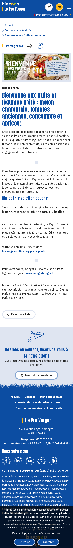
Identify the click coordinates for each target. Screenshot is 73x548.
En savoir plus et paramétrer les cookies (36, 533)
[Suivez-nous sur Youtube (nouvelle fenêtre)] (29, 461)
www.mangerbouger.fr (40, 273)
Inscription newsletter (39, 375)
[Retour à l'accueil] (10, 4)
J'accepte (48, 542)
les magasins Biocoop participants (23, 251)
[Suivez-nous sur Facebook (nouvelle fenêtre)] (6, 461)
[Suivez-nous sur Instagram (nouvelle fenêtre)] (41, 461)
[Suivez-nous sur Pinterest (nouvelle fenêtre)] (53, 461)
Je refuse (24, 542)
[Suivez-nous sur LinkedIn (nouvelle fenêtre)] (18, 461)
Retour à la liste (21, 314)
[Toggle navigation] (69, 8)
